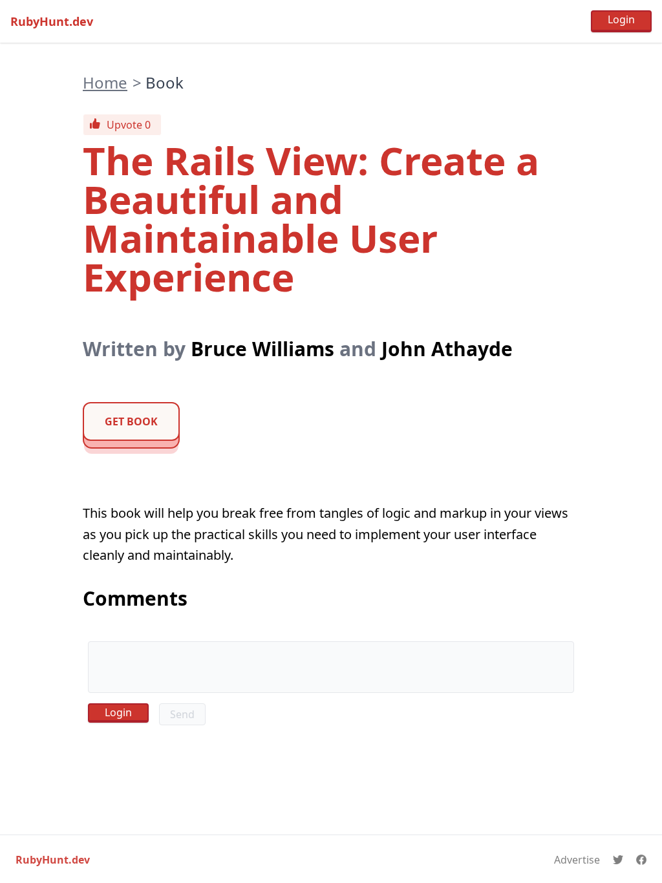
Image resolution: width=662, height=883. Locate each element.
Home (105, 82)
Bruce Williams (262, 348)
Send (182, 714)
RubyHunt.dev (51, 21)
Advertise (577, 860)
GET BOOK (131, 421)
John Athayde (447, 348)
